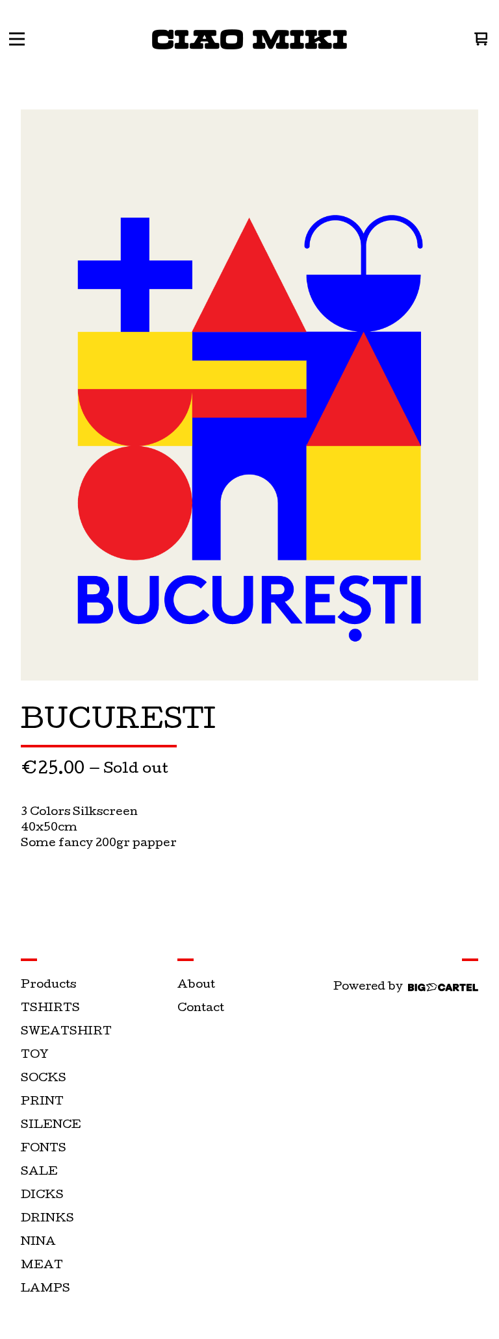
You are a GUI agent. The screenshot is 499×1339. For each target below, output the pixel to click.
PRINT (42, 1102)
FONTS (43, 1149)
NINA (38, 1242)
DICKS (42, 1195)
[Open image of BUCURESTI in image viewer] (249, 395)
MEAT (42, 1265)
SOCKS (43, 1078)
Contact (200, 1008)
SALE (39, 1172)
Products (48, 985)
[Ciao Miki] (249, 39)
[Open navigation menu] (17, 39)
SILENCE (51, 1125)
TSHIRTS (50, 1008)
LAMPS (45, 1289)
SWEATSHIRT (66, 1032)
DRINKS (47, 1219)
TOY (35, 1055)
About (196, 985)
